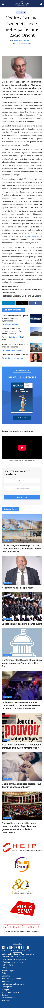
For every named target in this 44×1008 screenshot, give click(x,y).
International (7, 981)
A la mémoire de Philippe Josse (17, 587)
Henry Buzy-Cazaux (13, 350)
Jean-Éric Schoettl (13, 337)
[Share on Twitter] (22, 303)
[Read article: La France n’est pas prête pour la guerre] (22, 606)
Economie (6, 976)
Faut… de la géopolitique (11, 978)
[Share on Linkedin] (8, 303)
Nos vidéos (6, 1000)
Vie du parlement (8, 998)
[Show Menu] (3, 3)
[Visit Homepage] (22, 3)
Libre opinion (7, 987)
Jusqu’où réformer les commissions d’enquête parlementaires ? (12, 331)
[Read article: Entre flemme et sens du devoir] (36, 357)
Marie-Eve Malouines (14, 358)
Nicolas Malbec (11, 324)
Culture (4, 973)
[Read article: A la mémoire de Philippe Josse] (22, 570)
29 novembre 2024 (24, 43)
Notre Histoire (7, 965)
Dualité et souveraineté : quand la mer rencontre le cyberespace (15, 318)
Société (5, 995)
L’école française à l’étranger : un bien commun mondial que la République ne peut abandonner (21, 548)
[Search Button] (41, 3)
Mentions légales (8, 970)
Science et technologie (11, 992)
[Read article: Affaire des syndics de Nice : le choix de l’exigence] (36, 347)
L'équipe (5, 967)
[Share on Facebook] (35, 303)
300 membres (33, 236)
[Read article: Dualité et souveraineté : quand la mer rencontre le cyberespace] (36, 318)
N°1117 (6, 739)
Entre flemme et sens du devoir (15, 355)
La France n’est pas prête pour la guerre (22, 624)
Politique (21, 12)
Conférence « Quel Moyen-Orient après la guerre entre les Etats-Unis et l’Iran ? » (22, 663)
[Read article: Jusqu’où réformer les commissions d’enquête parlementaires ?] (36, 331)
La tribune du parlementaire (13, 984)
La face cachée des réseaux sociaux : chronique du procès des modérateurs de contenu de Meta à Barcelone (21, 705)
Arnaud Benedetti (22, 40)
